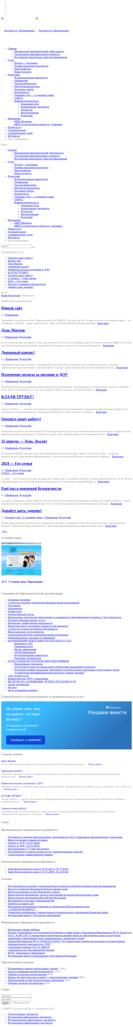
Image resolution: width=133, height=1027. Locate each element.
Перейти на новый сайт (21, 903)
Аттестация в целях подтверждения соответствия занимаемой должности (55, 667)
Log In (5, 1003)
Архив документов (18, 684)
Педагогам (27, 109)
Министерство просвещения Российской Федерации (37, 897)
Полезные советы (24, 89)
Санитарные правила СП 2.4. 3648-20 (28, 947)
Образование (15, 608)
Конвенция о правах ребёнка (24, 929)
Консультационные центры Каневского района (34, 892)
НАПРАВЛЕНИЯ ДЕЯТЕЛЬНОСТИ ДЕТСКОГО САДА (40, 640)
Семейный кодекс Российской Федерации (31, 950)
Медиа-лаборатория (25, 649)
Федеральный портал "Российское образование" (34, 915)
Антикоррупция (17, 130)
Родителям (14, 74)
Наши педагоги (22, 71)
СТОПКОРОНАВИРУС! (22, 909)
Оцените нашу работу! (20, 258)
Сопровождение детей (20, 133)
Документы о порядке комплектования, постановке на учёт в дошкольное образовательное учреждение (65, 837)
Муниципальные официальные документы (31, 1020)
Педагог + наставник (26, 63)
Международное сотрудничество (26, 631)
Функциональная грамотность (31, 77)
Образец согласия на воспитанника (27, 974)
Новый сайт (14, 260)
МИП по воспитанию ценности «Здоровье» (38, 124)
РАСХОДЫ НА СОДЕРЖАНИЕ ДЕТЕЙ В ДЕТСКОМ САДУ (42, 681)
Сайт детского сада (18, 675)
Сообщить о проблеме (26, 740)
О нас (11, 60)
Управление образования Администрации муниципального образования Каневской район (58, 912)
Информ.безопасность (26, 101)
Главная (12, 48)
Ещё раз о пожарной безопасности (27, 284)
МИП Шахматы (23, 121)
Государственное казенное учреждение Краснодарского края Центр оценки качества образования (62, 886)
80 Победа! (14, 136)
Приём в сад (14, 127)
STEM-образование (25, 652)
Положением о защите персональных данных (33, 968)
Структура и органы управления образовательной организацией (43, 602)
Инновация (14, 118)
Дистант (12, 687)
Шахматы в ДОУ (23, 643)
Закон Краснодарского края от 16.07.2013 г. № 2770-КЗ (38, 869)
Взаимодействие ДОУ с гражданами (28, 678)
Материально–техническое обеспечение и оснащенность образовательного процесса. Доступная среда (64, 617)
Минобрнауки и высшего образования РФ (31, 900)
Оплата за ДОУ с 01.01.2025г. (24, 845)
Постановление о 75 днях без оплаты (28, 848)
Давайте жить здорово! (20, 287)
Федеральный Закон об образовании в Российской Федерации (42, 955)
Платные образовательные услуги (26, 620)
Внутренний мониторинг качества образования (40, 57)
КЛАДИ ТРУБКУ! (18, 272)
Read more (103, 323)
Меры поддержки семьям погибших (28, 840)
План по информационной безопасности (30, 971)
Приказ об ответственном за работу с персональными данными (43, 977)
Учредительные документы (23, 1014)
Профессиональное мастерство (31, 66)
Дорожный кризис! (18, 266)
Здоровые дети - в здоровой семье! (24, 517)
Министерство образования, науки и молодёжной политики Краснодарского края (53, 894)
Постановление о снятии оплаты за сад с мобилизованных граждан (45, 851)
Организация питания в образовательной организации (38, 634)
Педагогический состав (21, 614)
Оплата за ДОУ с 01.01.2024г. (24, 843)
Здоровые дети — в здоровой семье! (34, 95)
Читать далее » (95, 764)
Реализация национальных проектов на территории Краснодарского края (48, 906)
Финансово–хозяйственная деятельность (30, 623)
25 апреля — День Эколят (22, 278)
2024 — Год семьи (18, 281)
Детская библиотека (25, 83)
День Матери (15, 263)
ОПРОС (18, 98)
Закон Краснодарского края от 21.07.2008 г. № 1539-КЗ (38, 871)
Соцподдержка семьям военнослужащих (30, 854)
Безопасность (21, 92)
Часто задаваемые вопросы (23, 690)
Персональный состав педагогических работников (36, 980)
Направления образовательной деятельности (39, 51)
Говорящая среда (23, 646)
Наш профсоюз (22, 68)
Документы (14, 605)
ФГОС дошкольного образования (26, 953)
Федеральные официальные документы (30, 1017)
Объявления (21, 80)
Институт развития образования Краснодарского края (37, 889)
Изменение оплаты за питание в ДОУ (28, 269)
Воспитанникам (30, 112)
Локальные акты (30, 104)
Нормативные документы (35, 106)
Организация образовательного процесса (37, 54)
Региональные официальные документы (30, 1022)
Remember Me (22, 1002)
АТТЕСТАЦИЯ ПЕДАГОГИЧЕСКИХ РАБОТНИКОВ (38, 661)
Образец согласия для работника (26, 983)
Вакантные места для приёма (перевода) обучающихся (38, 626)
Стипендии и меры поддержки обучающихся (33, 629)
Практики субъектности (27, 658)
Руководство (15, 611)
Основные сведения (19, 599)
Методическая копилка (27, 86)
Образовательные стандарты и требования (31, 637)
